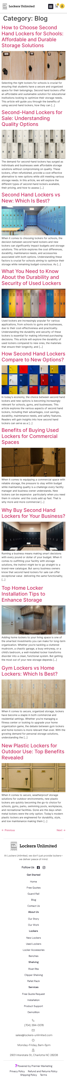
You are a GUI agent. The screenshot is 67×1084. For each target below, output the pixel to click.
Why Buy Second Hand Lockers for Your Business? (33, 513)
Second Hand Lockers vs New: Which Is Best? (31, 198)
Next (61, 830)
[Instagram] (43, 867)
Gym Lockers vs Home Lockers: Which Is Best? (30, 671)
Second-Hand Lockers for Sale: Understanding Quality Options (32, 118)
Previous (8, 830)
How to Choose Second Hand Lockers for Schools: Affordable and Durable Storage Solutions (32, 36)
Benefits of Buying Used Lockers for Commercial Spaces (30, 436)
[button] (50, 6)
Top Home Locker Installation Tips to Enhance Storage (23, 594)
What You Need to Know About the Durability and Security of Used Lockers (31, 277)
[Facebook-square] (38, 867)
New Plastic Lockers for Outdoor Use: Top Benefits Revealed (33, 752)
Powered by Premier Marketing (35, 1066)
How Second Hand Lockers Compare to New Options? (33, 357)
